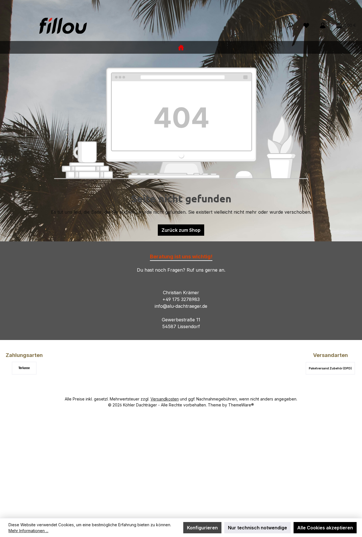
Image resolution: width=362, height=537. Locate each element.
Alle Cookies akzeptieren (325, 527)
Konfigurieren (202, 527)
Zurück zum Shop (181, 230)
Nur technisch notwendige (257, 527)
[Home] (181, 47)
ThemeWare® (241, 404)
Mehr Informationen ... (28, 530)
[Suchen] (290, 25)
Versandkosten (164, 399)
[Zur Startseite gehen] (62, 25)
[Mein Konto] (322, 25)
